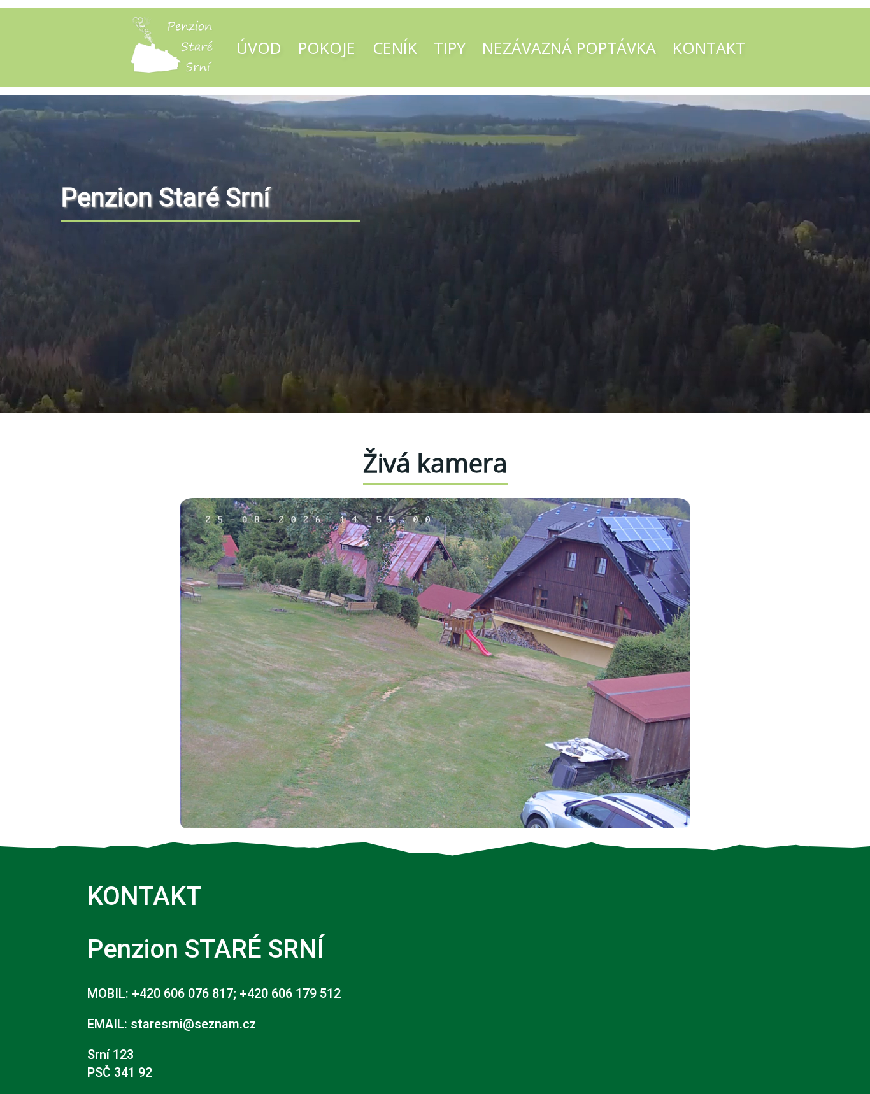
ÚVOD (259, 48)
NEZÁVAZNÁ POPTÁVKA (569, 48)
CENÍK (395, 48)
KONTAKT (709, 48)
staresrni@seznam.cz (193, 1024)
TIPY (450, 48)
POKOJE (326, 48)
